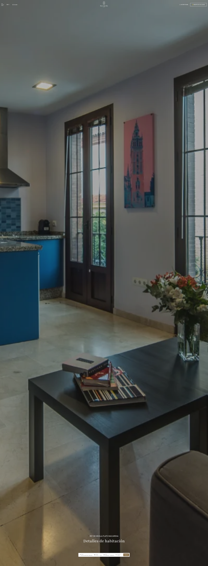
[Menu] (3, 5)
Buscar (126, 554)
